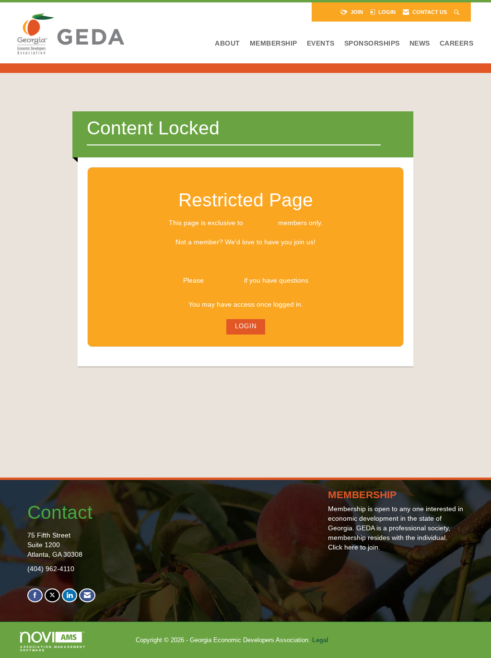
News (419, 43)
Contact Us (224, 280)
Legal (320, 640)
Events (321, 43)
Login (246, 326)
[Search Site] (457, 12)
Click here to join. (354, 547)
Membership (273, 43)
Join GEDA (245, 261)
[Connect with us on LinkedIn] (69, 595)
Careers (457, 43)
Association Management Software (53, 648)
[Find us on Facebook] (35, 595)
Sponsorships (372, 43)
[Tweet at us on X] (52, 595)
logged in (260, 223)
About (227, 43)
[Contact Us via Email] (87, 595)
